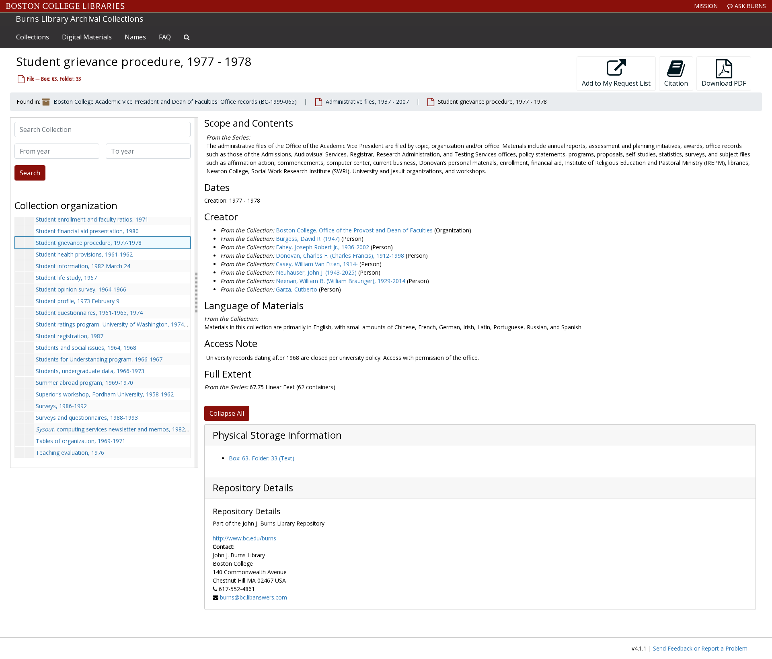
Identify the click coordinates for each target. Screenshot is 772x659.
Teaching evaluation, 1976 (70, 452)
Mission (706, 6)
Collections (32, 37)
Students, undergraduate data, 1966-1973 (90, 371)
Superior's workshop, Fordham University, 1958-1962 (105, 394)
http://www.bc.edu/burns (244, 538)
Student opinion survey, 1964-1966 (81, 289)
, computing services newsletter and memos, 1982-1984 (118, 429)
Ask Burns (749, 6)
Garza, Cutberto (296, 289)
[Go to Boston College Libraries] (65, 6)
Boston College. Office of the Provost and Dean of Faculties (354, 230)
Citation (676, 83)
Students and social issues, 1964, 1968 (86, 347)
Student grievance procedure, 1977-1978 (89, 242)
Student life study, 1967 (66, 277)
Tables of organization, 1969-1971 (80, 441)
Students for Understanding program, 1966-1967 (99, 359)
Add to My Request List (616, 83)
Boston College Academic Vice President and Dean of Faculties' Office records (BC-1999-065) (175, 101)
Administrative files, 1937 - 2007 (367, 101)
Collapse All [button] (226, 413)
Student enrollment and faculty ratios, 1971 (92, 219)
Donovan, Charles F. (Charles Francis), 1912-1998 (340, 255)
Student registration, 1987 (69, 336)
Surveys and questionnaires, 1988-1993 (87, 417)
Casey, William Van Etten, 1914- (317, 264)
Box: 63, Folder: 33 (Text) (261, 458)
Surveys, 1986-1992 (61, 406)
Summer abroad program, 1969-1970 (84, 382)
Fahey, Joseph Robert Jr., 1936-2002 (322, 247)
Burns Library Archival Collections (80, 18)
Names (135, 37)
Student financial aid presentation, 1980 (87, 231)
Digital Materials (87, 37)
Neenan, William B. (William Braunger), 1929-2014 (340, 281)
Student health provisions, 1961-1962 (84, 254)
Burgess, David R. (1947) (308, 238)
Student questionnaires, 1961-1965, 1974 (89, 312)
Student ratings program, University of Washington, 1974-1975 (117, 324)
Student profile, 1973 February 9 (77, 301)
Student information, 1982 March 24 (83, 266)
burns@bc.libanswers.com (253, 597)
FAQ (165, 37)
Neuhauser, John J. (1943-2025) (316, 272)
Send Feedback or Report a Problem (700, 648)
